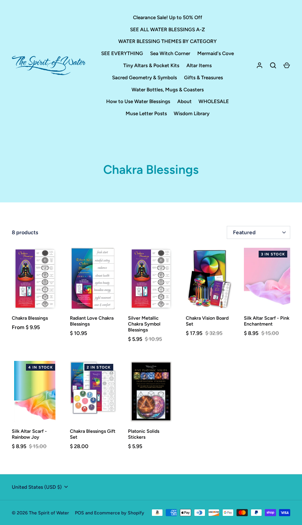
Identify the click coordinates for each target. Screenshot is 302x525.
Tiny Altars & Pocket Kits (151, 65)
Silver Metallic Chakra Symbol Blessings (144, 324)
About (184, 101)
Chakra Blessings (30, 318)
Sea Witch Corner (170, 53)
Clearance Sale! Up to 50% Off (167, 17)
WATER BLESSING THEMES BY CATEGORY (167, 41)
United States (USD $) (37, 487)
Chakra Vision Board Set (207, 321)
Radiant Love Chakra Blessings (92, 321)
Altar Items (199, 65)
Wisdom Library (191, 113)
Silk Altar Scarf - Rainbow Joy (29, 434)
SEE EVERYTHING (122, 53)
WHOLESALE (213, 101)
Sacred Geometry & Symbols (144, 77)
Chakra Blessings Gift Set (92, 434)
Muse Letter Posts (146, 113)
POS (79, 513)
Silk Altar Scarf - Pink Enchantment (266, 321)
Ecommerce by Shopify (119, 513)
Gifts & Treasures (203, 77)
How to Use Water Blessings (138, 101)
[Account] (259, 65)
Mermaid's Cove (215, 53)
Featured (244, 232)
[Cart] (286, 65)
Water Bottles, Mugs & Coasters (168, 90)
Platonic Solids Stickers (143, 434)
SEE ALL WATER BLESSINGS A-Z (167, 29)
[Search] (273, 65)
